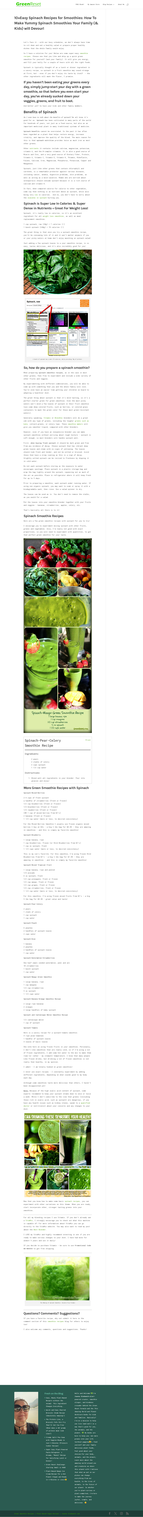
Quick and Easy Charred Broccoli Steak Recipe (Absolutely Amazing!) (56, 1413)
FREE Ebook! (80, 4)
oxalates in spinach (37, 198)
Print (88, 740)
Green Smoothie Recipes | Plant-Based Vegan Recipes (36, 1514)
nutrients (34, 148)
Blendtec (59, 418)
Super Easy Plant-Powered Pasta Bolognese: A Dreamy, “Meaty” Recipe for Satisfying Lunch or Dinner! (56, 1455)
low (36, 195)
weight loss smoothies (53, 216)
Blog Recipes (107, 4)
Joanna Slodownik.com (71, 1514)
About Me (121, 4)
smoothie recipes (56, 1321)
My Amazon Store (93, 4)
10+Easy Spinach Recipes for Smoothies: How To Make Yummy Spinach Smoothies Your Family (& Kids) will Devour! (56, 23)
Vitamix (47, 418)
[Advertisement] (42, 1349)
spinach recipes (72, 1201)
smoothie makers (75, 424)
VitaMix (29, 1220)
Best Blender (40, 1230)
